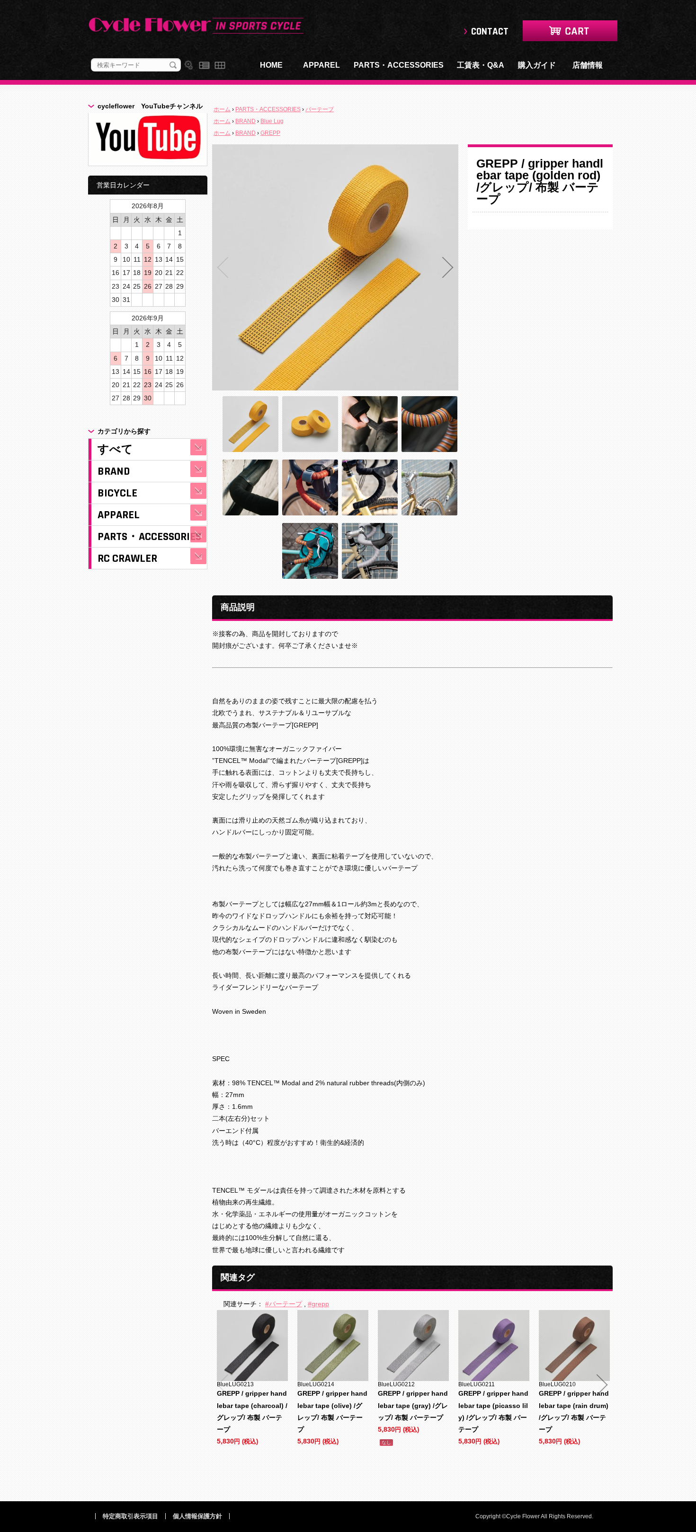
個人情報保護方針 (197, 1516)
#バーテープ (283, 1304)
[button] (222, 267)
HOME (271, 65)
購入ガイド (537, 65)
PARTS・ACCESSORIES (399, 65)
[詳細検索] (188, 65)
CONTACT (490, 31)
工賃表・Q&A (480, 65)
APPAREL (321, 65)
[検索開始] (173, 65)
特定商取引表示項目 (130, 1516)
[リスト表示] (204, 65)
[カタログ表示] (220, 65)
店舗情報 (587, 65)
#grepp (318, 1304)
